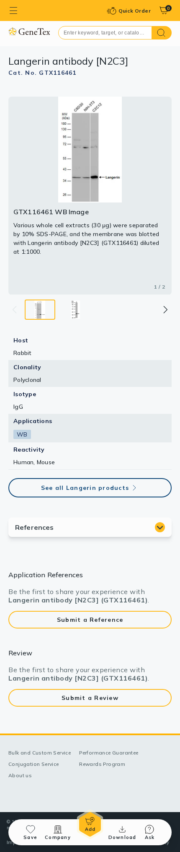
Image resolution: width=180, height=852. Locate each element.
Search (162, 32)
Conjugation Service (33, 764)
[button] (165, 309)
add (90, 824)
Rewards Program (102, 764)
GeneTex (29, 31)
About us (20, 775)
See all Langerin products (85, 488)
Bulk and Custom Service (39, 752)
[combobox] (105, 32)
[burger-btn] (13, 10)
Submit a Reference (90, 619)
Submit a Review (90, 698)
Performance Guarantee (108, 752)
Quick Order (134, 11)
